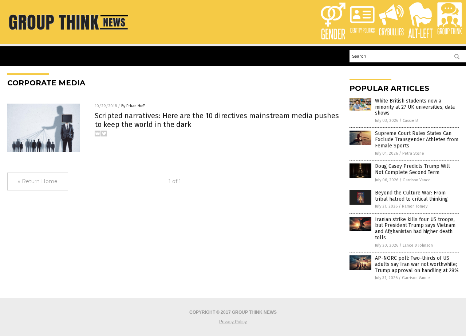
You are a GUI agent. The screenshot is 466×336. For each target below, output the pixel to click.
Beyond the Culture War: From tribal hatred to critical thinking (411, 196)
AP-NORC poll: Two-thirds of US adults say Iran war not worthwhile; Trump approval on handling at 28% (417, 264)
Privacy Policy (233, 321)
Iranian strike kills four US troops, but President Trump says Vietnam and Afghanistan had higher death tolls (415, 228)
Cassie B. (411, 120)
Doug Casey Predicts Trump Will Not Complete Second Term (412, 169)
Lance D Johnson (418, 245)
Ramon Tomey (414, 206)
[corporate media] (68, 31)
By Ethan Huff (133, 106)
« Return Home (38, 181)
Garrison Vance (417, 180)
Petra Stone (413, 153)
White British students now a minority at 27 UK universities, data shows (415, 107)
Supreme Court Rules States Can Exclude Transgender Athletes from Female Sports (416, 139)
